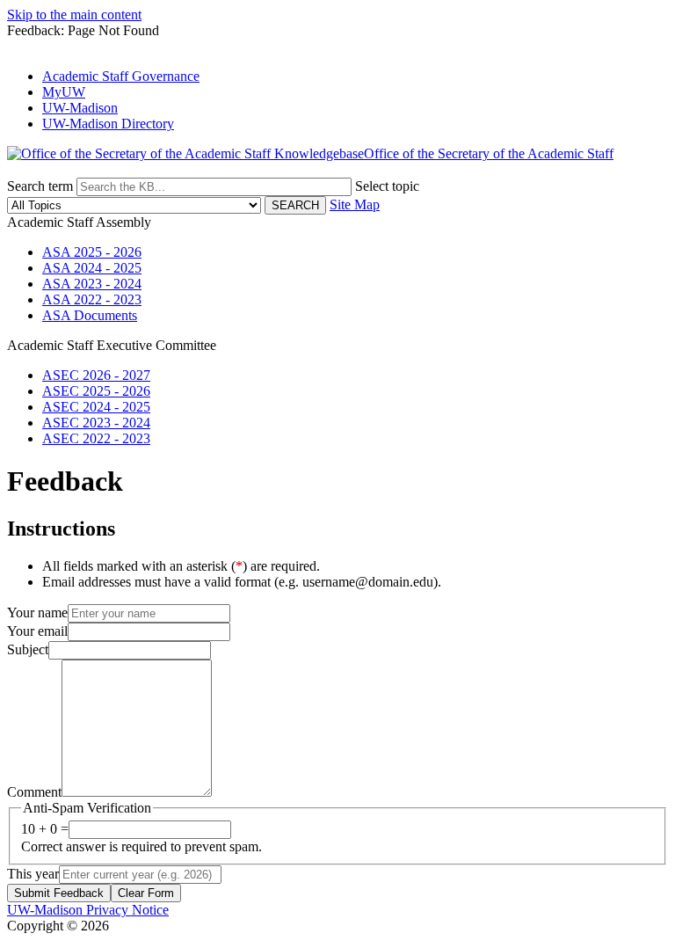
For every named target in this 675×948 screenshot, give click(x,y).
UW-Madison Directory (108, 123)
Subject (27, 649)
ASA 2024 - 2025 (92, 267)
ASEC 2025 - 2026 (96, 390)
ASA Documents (89, 315)
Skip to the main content (74, 14)
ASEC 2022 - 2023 (96, 438)
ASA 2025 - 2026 (92, 251)
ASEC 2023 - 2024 (96, 422)
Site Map (355, 204)
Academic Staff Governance (121, 76)
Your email (37, 630)
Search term (40, 186)
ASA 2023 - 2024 (92, 283)
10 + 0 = (45, 828)
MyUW (63, 91)
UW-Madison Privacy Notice (88, 909)
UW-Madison (80, 107)
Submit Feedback (59, 893)
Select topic (387, 186)
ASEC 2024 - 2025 (96, 406)
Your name (37, 612)
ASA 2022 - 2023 (92, 299)
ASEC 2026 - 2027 (96, 375)
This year (33, 873)
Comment (34, 791)
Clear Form (146, 893)
